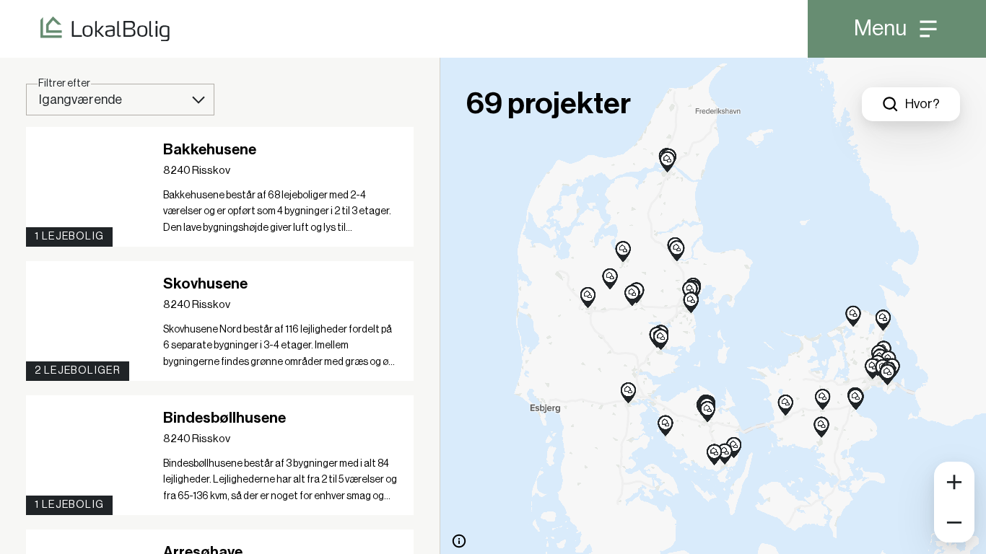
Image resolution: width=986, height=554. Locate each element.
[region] (713, 306)
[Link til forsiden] (85, 29)
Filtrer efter (64, 84)
